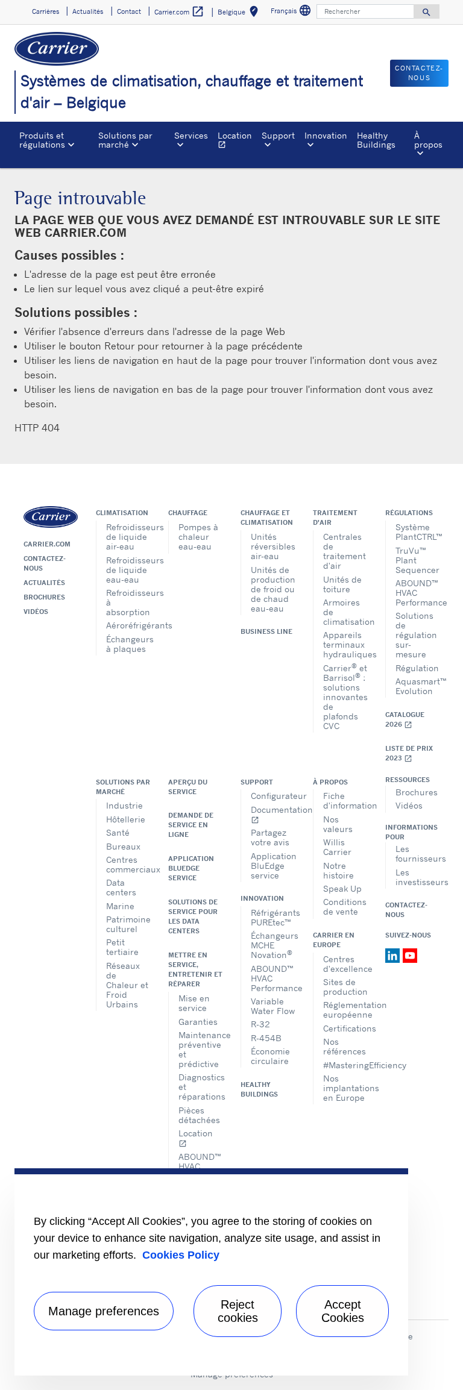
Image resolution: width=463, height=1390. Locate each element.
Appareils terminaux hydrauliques (345, 644)
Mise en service (194, 1003)
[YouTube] (410, 954)
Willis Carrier (337, 847)
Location (237, 141)
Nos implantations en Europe (345, 1088)
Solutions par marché (123, 787)
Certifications (345, 1028)
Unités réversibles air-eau (273, 546)
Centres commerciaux (128, 864)
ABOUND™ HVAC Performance (417, 592)
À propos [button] (428, 139)
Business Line (266, 631)
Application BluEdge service (191, 868)
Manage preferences (103, 1311)
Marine (120, 906)
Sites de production (345, 987)
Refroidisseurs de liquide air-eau (128, 536)
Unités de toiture (342, 584)
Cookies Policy (180, 1255)
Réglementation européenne (345, 1009)
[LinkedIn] (394, 954)
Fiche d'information (345, 800)
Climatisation (122, 513)
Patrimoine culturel (128, 924)
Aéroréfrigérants (128, 625)
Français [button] (292, 12)
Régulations (409, 513)
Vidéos (36, 611)
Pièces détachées (199, 1115)
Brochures (44, 597)
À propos (330, 782)
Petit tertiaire (122, 947)
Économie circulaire (270, 1056)
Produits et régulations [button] (42, 139)
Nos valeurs (338, 824)
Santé (118, 832)
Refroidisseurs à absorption (128, 602)
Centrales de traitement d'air (344, 551)
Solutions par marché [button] (125, 139)
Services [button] (191, 135)
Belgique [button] (240, 13)
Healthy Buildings (376, 139)
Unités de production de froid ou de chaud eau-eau (273, 589)
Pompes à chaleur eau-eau (198, 536)
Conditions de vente (345, 906)
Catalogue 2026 (404, 719)
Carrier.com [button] (179, 11)
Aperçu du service (187, 787)
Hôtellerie (125, 819)
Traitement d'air (335, 518)
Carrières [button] (45, 11)
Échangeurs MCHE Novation (273, 945)
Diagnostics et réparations (200, 1086)
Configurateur (273, 795)
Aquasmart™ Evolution (417, 686)
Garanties (198, 1021)
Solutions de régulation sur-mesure (416, 634)
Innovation (262, 898)
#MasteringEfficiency (345, 1065)
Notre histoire (338, 870)
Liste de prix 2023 (409, 753)
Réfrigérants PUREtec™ (273, 917)
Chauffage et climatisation (267, 518)
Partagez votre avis (270, 837)
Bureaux (123, 846)
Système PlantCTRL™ (417, 532)
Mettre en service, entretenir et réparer (195, 969)
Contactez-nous (45, 563)
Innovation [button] (325, 135)
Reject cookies (238, 1311)
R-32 (260, 1024)
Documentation (273, 814)
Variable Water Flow (273, 1006)
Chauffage (187, 513)
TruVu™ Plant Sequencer (417, 560)
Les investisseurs (417, 877)
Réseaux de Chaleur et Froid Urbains (127, 984)
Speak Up (342, 888)
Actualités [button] (87, 11)
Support (257, 782)
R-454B (266, 1038)
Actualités (44, 582)
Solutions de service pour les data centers (193, 916)
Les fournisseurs (417, 853)
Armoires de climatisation (345, 612)
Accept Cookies (342, 1311)
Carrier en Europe (333, 940)
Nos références (344, 1046)
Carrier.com (47, 544)
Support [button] (278, 135)
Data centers (121, 887)
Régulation (417, 668)
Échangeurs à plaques (128, 644)
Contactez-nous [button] (419, 73)
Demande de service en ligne (190, 825)
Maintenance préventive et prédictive (200, 1049)
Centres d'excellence (345, 964)
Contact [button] (129, 11)
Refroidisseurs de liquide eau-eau (128, 569)
